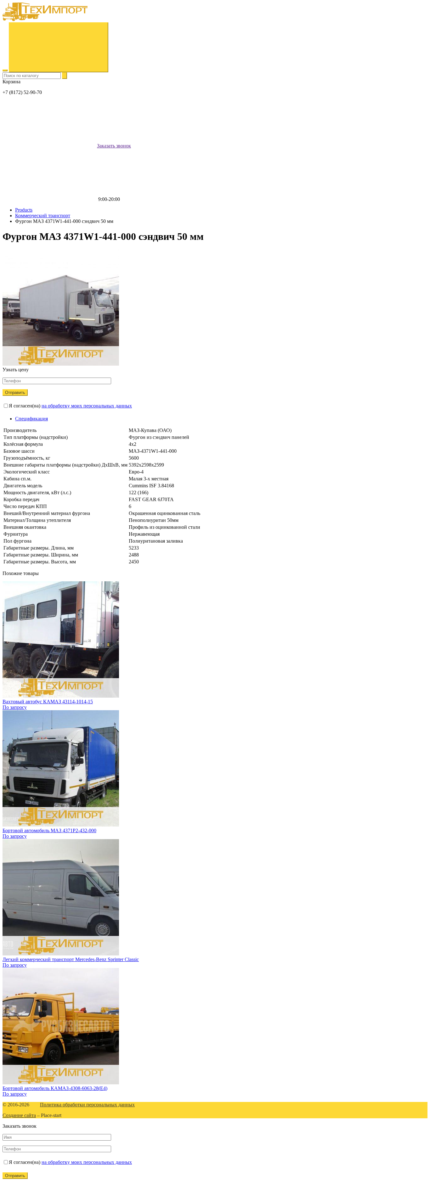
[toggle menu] (5, 70)
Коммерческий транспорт (42, 215)
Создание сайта (19, 1115)
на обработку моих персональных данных (87, 405)
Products (23, 210)
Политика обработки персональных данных (87, 1104)
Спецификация (31, 418)
